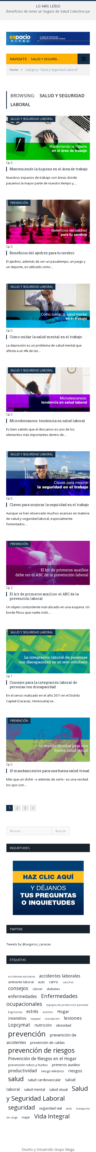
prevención (27, 1034)
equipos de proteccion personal (67, 1005)
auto (41, 982)
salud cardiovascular (44, 1079)
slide (69, 1108)
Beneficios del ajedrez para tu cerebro (42, 253)
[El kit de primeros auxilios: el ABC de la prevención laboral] (48, 563)
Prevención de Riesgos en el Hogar (42, 1058)
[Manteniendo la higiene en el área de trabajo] (48, 138)
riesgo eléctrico (52, 1071)
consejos (18, 988)
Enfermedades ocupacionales (42, 1000)
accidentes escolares (21, 976)
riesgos (75, 1071)
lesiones (73, 1018)
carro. (54, 981)
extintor (48, 1012)
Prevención (19, 203)
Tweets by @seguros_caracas (28, 944)
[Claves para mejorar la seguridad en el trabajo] (48, 473)
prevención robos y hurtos (28, 1065)
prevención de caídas (47, 1042)
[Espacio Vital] (48, 37)
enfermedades (22, 996)
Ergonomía (15, 1012)
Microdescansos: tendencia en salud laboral (47, 420)
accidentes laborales (59, 976)
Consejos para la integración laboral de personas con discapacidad (43, 684)
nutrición (43, 1025)
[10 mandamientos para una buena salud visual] (48, 740)
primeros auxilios (66, 1064)
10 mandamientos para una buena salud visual (50, 770)
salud (16, 1078)
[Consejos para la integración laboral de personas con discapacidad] (48, 651)
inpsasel (36, 1018)
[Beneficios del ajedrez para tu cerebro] (48, 222)
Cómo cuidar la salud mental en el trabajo (46, 336)
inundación (52, 1018)
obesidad (63, 1025)
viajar (26, 1117)
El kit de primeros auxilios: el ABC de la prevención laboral (44, 596)
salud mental (34, 1089)
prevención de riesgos (41, 1050)
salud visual (58, 1089)
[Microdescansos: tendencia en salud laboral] (48, 389)
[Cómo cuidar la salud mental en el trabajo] (48, 306)
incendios (17, 1018)
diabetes (53, 989)
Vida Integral (52, 1116)
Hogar (63, 1011)
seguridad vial (50, 1108)
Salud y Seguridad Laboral (31, 119)
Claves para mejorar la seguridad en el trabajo (49, 504)
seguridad (21, 1107)
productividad (22, 1071)
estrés (32, 1011)
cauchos (68, 982)
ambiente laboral (21, 982)
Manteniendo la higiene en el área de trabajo (49, 169)
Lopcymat (19, 1025)
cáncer (37, 989)
